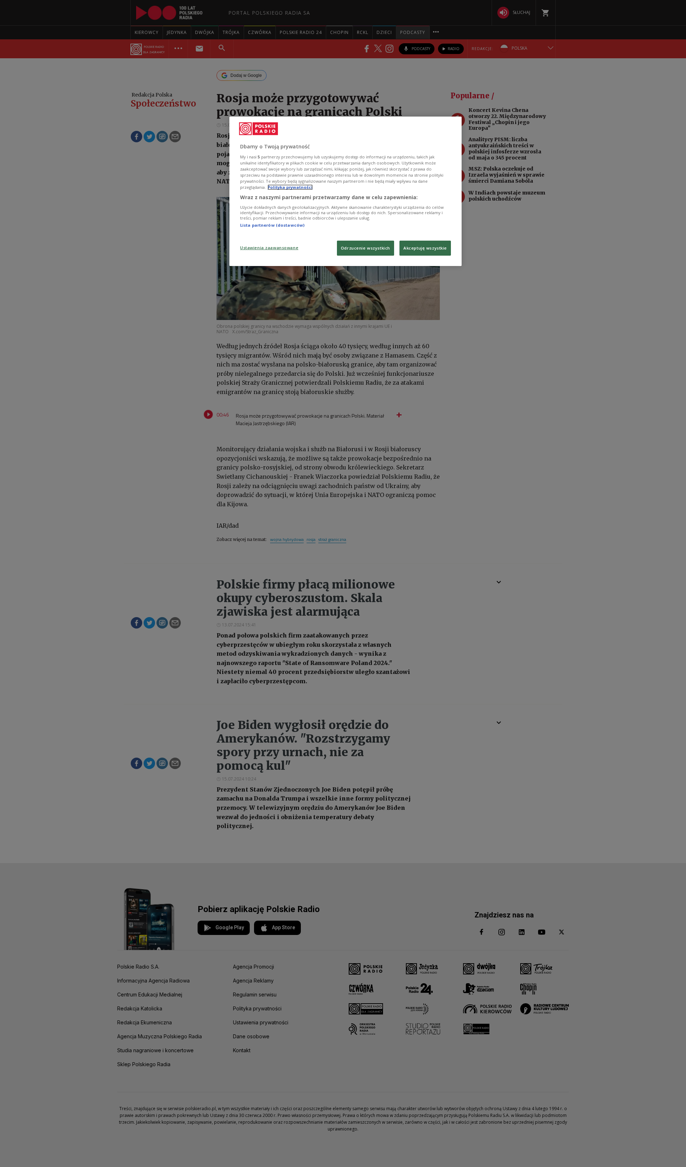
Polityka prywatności (290, 187)
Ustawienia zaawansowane (269, 247)
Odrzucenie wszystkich (365, 248)
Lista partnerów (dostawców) (272, 225)
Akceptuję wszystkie (425, 248)
